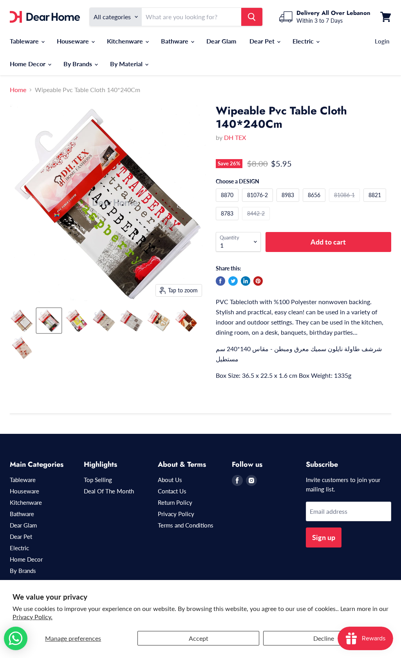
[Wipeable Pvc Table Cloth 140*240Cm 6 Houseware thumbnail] (158, 320)
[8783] (228, 221)
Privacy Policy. (32, 616)
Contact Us (172, 491)
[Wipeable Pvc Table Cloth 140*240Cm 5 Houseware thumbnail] (131, 320)
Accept (198, 638)
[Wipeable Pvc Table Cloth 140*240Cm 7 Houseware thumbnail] (186, 320)
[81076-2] (258, 203)
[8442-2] (257, 221)
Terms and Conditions (185, 525)
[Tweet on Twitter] (233, 281)
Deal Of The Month (109, 491)
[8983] (288, 203)
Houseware (73, 41)
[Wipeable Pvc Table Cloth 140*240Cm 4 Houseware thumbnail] (103, 320)
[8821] (375, 203)
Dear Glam (221, 41)
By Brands (78, 63)
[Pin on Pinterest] (258, 281)
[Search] (251, 17)
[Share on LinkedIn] (245, 281)
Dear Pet (262, 41)
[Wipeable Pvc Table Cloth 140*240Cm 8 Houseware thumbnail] (21, 348)
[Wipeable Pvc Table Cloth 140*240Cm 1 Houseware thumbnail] (48, 320)
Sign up (323, 537)
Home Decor (28, 63)
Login (382, 41)
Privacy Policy (176, 513)
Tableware (25, 41)
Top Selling (98, 479)
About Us (170, 479)
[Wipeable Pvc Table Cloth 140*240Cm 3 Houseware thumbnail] (76, 320)
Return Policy (175, 502)
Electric (304, 41)
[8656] (315, 203)
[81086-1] (345, 203)
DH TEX (235, 137)
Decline (323, 638)
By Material (127, 63)
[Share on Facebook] (220, 281)
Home (18, 89)
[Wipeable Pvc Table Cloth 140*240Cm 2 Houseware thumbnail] (21, 320)
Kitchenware (126, 41)
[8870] (228, 203)
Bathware (175, 41)
